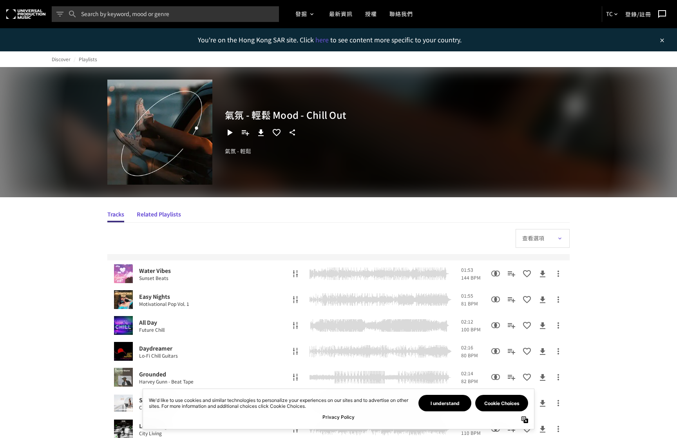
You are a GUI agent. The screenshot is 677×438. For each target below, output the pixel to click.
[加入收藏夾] (276, 132)
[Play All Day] (123, 325)
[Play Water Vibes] (123, 273)
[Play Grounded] (123, 377)
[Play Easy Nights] (123, 299)
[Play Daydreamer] (123, 351)
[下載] (261, 132)
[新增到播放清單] (245, 132)
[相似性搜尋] (495, 273)
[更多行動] (558, 273)
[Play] (229, 132)
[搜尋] (72, 14)
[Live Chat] (662, 14)
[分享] (292, 132)
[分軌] (295, 273)
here (322, 39)
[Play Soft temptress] (123, 403)
